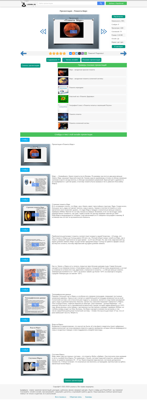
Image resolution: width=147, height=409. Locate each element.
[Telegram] (76, 53)
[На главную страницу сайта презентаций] (29, 4)
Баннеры (88, 397)
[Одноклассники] (73, 53)
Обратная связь (76, 397)
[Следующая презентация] (123, 53)
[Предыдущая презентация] (24, 53)
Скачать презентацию (30, 65)
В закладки (118, 46)
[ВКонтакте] (70, 53)
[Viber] (82, 53)
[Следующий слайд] (104, 32)
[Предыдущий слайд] (43, 32)
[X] (79, 53)
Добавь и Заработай (116, 3)
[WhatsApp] (85, 53)
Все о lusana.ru (60, 397)
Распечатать (118, 16)
